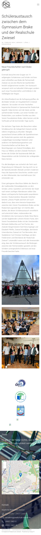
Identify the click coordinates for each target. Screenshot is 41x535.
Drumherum (6, 44)
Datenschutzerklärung (22, 530)
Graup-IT (31, 532)
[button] (38, 4)
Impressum (6, 530)
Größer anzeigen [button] (12, 302)
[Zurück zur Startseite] (6, 4)
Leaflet (25, 493)
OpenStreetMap (34, 493)
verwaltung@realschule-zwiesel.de (18, 518)
